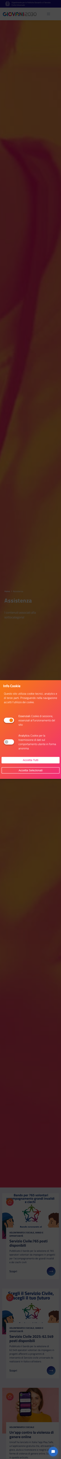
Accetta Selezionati (31, 770)
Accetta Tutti (30, 760)
